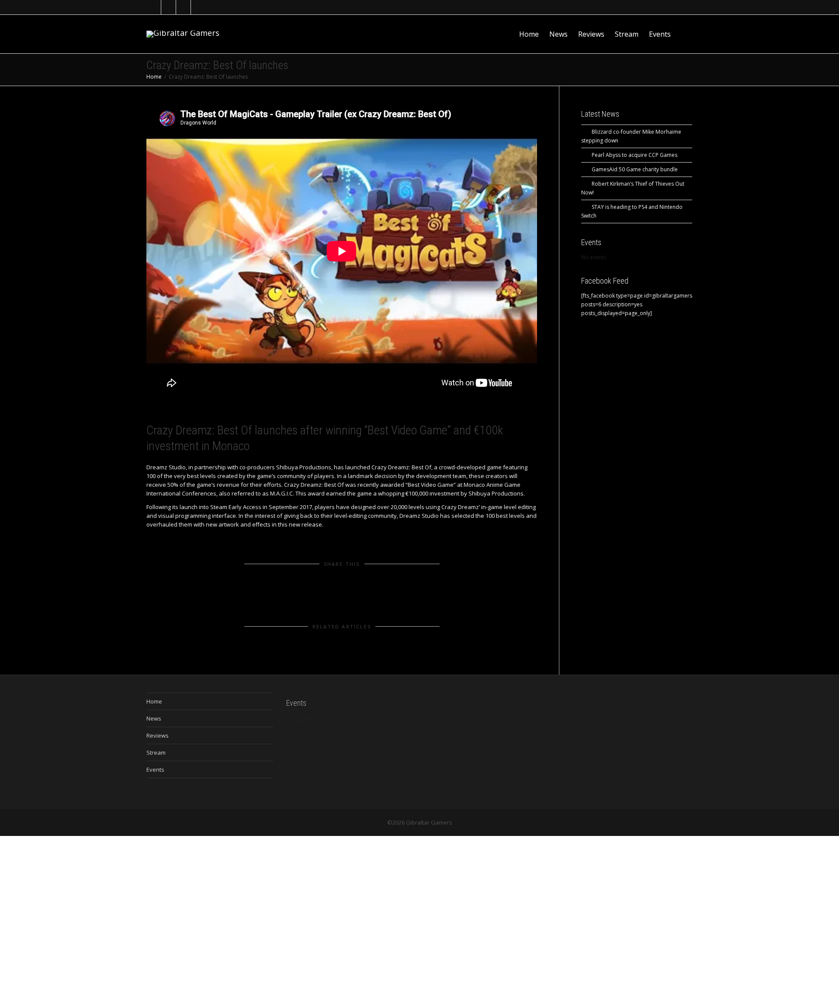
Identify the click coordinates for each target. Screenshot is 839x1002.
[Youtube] (198, 7)
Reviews (591, 34)
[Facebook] (169, 7)
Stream (626, 34)
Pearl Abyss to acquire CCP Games (634, 155)
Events (660, 34)
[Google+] (184, 7)
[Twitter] (154, 7)
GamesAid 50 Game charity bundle (635, 169)
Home (529, 34)
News (558, 34)
